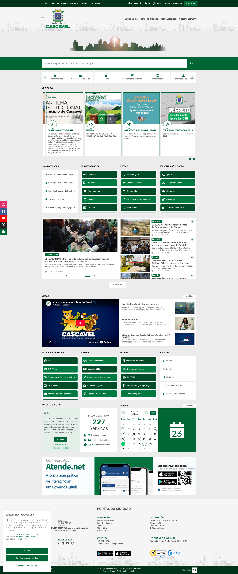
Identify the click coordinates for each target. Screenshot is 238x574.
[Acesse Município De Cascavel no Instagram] (72, 543)
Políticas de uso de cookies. (27, 534)
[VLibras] (149, 3)
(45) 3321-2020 (104, 541)
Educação (156, 221)
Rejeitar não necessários (27, 558)
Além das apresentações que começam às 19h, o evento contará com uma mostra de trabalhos (172, 231)
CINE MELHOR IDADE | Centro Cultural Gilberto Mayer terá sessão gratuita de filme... (170, 261)
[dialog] (27, 541)
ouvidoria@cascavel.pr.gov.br (110, 543)
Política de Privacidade (126, 571)
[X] (3, 225)
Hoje (153, 413)
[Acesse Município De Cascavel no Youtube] (67, 543)
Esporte (155, 275)
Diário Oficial (102, 528)
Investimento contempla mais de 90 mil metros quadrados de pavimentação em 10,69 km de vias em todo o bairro (80, 265)
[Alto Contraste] (146, 3)
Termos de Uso (109, 571)
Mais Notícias (117, 285)
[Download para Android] (105, 555)
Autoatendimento (188, 19)
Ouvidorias (54, 3)
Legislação (172, 19)
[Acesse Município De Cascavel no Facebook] (63, 543)
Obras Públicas (52, 254)
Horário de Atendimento (162, 538)
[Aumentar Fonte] (130, 3)
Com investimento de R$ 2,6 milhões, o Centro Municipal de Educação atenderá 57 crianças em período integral (171, 249)
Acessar (60, 439)
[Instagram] (3, 204)
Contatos (44, 3)
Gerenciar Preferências (27, 566)
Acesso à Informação (69, 3)
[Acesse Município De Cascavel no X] (58, 543)
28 (149, 444)
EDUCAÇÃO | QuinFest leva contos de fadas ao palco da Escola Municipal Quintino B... (169, 226)
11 (134, 434)
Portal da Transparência (152, 19)
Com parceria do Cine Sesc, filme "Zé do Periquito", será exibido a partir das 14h (172, 267)
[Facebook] (3, 211)
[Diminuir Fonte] (136, 3)
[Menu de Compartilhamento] (115, 222)
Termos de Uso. (22, 539)
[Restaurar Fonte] (141, 3)
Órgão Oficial (131, 19)
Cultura (155, 257)
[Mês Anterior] (123, 413)
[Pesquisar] (191, 63)
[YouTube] (3, 218)
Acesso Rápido (104, 517)
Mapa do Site (176, 3)
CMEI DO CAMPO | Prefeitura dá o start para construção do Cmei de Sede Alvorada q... (169, 243)
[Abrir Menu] (42, 19)
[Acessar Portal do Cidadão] (58, 19)
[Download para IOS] (123, 555)
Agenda (124, 405)
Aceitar (27, 550)
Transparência (103, 530)
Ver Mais (189, 296)
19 (139, 439)
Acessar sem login (61, 448)
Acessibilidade (163, 3)
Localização (157, 517)
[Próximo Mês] (146, 413)
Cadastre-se (60, 444)
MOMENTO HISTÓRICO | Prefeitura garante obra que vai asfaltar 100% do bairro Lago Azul (79, 260)
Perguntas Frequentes (90, 3)
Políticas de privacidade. (26, 537)
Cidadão (100, 525)
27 (144, 444)
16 (123, 439)
